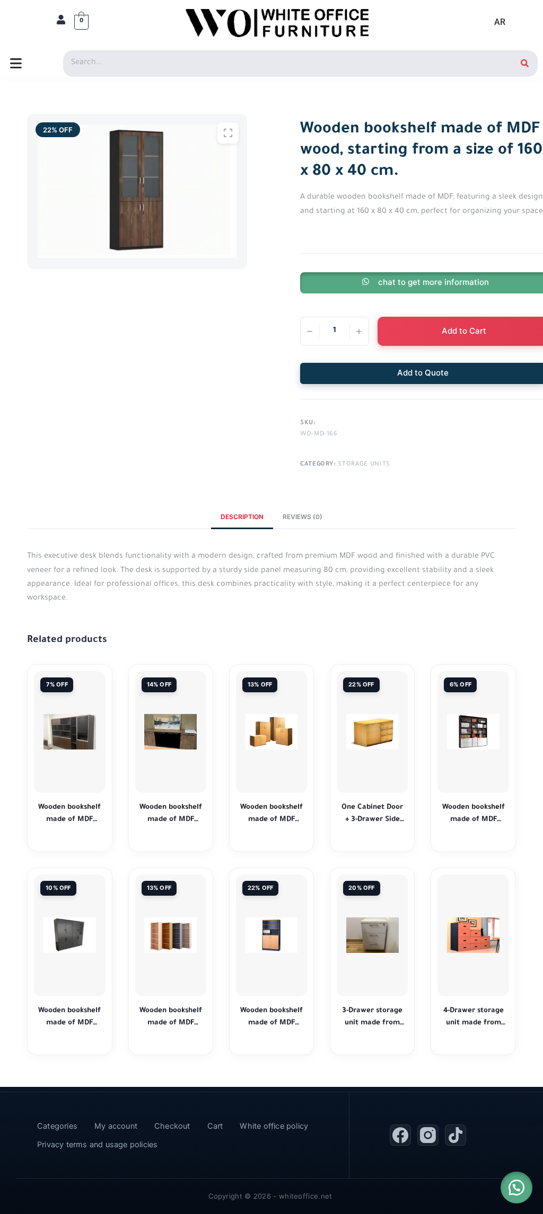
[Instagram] (428, 1135)
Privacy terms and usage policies (97, 1144)
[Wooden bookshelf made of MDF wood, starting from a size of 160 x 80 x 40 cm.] (69, 732)
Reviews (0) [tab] (302, 517)
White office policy (274, 1126)
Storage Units (364, 464)
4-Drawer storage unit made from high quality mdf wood (473, 1018)
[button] (516, 1187)
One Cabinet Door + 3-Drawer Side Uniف (372, 815)
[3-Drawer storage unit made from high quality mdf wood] (372, 935)
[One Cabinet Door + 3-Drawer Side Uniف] (372, 732)
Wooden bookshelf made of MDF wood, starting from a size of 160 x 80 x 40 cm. (69, 815)
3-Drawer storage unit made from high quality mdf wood (372, 1018)
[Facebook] (400, 1135)
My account (115, 1126)
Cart (215, 1126)
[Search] (524, 63)
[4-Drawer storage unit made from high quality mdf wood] (473, 935)
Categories (57, 1126)
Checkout (172, 1126)
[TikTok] (455, 1135)
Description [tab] (242, 517)
